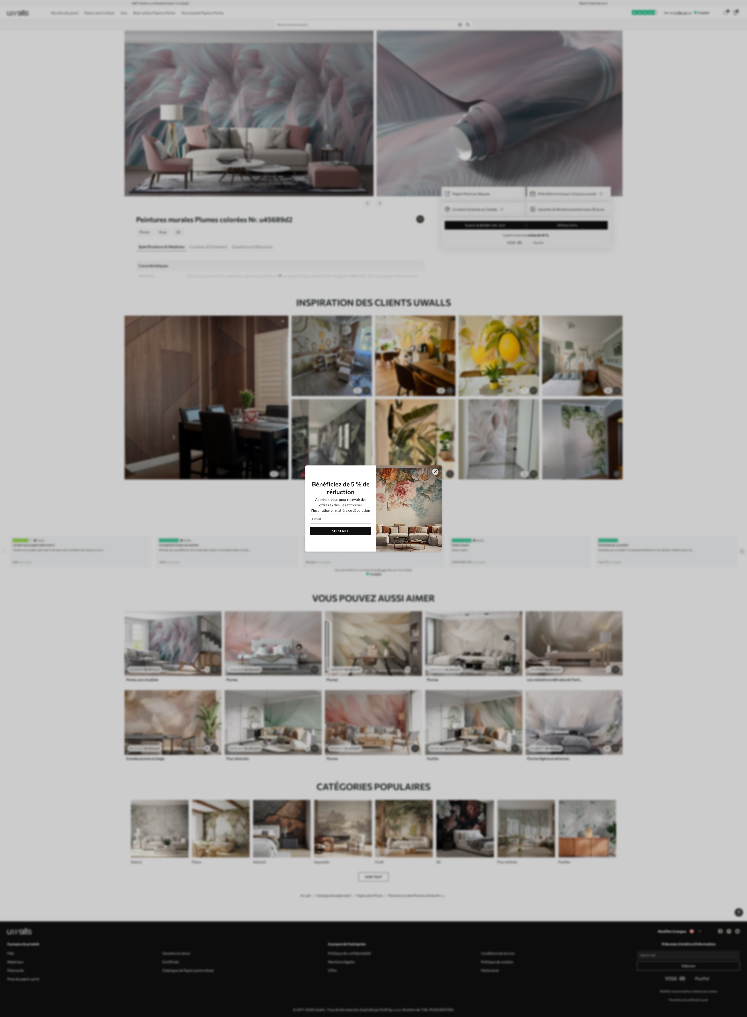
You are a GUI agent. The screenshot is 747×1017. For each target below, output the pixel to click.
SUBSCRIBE (340, 531)
